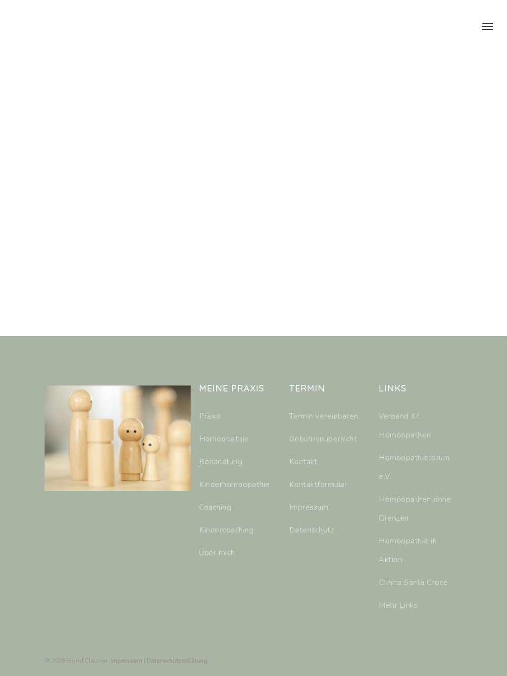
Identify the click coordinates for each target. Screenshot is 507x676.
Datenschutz (312, 530)
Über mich (217, 553)
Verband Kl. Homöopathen (405, 425)
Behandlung (220, 462)
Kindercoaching (226, 530)
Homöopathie (224, 439)
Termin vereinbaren (323, 416)
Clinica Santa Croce (413, 582)
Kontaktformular (318, 484)
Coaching (215, 507)
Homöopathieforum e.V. (414, 467)
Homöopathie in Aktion (408, 550)
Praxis (210, 416)
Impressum (309, 507)
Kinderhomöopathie (234, 484)
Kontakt (303, 462)
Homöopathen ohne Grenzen (415, 508)
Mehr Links (398, 605)
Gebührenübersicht (323, 439)
